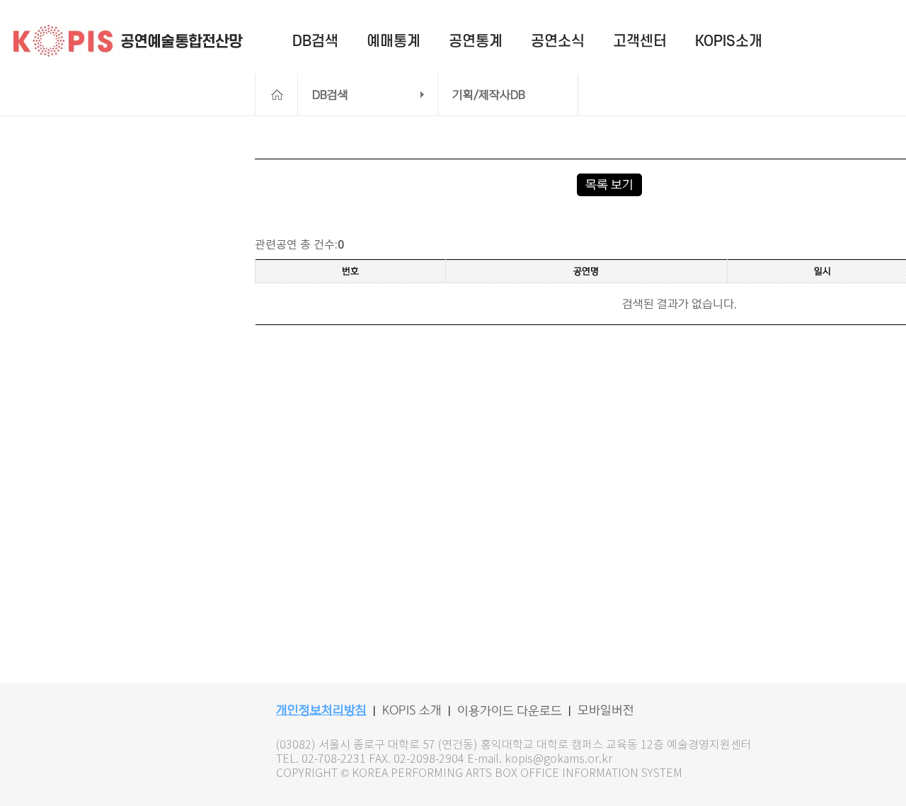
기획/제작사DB (488, 95)
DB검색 (330, 95)
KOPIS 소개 (412, 710)
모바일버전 (606, 710)
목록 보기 (609, 184)
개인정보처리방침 (321, 710)
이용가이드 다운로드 (509, 711)
